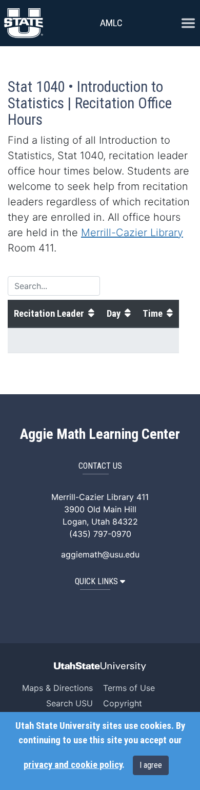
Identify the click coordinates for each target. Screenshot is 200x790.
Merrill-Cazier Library (132, 232)
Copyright (122, 703)
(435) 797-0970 (100, 534)
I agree (150, 765)
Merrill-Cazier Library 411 (100, 497)
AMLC (111, 23)
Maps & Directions (57, 688)
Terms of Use (129, 688)
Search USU (69, 703)
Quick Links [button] (96, 581)
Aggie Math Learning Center (100, 434)
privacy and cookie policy (73, 764)
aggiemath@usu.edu (100, 554)
